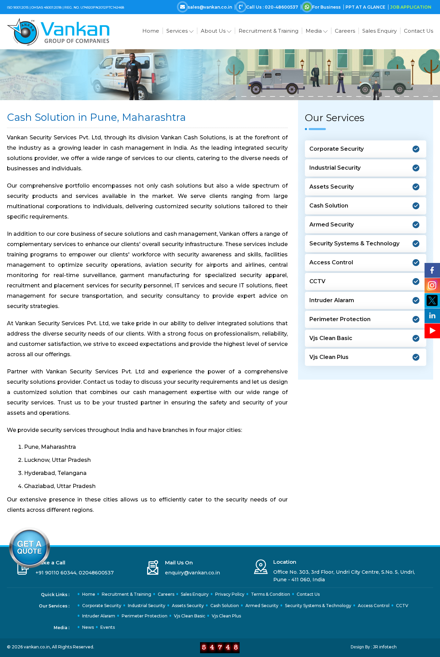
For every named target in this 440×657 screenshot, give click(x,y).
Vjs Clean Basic (330, 338)
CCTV (317, 281)
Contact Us (418, 31)
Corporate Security (336, 149)
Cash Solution (328, 205)
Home (150, 31)
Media (314, 31)
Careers (345, 31)
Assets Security (331, 186)
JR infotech (385, 646)
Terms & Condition (270, 594)
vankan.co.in (37, 646)
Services (177, 31)
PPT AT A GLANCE (365, 7)
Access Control (331, 262)
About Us (214, 31)
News (88, 627)
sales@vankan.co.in (210, 7)
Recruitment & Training (268, 31)
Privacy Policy (229, 594)
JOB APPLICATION (410, 7)
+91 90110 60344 (55, 573)
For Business (326, 7)
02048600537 (96, 573)
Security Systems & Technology (354, 243)
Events (107, 627)
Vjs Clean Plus (329, 357)
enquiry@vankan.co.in (192, 573)
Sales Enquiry (379, 31)
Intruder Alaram (331, 300)
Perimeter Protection (340, 319)
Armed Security (331, 224)
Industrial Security (335, 168)
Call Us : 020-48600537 (272, 7)
